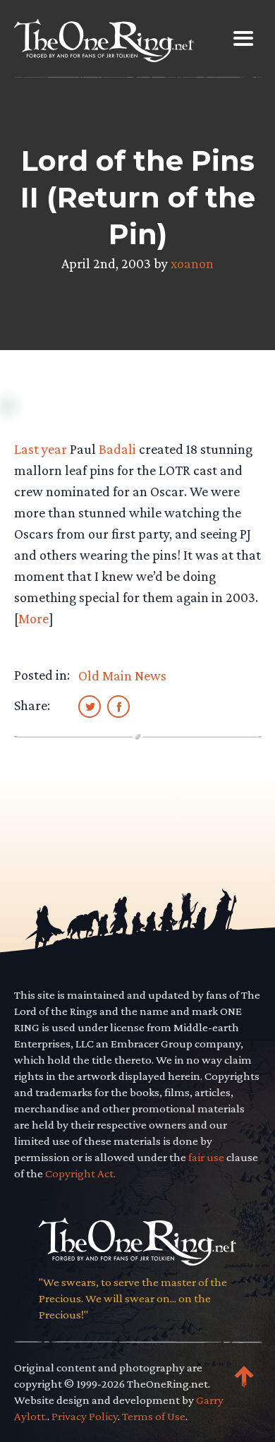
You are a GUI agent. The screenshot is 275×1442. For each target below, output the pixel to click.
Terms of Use (153, 1416)
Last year (40, 449)
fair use (206, 1157)
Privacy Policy (84, 1416)
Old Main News (122, 675)
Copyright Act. (80, 1173)
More (33, 618)
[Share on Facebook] (118, 705)
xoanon (192, 263)
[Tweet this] (89, 705)
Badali (117, 449)
